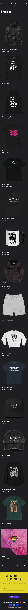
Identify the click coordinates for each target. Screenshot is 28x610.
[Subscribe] (23, 588)
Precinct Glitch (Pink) (7, 150)
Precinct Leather (6, 184)
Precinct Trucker (6, 421)
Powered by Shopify (18, 607)
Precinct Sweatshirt (7, 354)
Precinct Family (6, 83)
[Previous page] (2, 565)
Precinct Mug (5, 252)
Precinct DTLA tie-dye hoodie (9, 49)
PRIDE (3, 557)
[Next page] (15, 568)
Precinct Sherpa (6, 286)
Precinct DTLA (12, 607)
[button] (1, 4)
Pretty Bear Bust (6, 523)
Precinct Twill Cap (6, 455)
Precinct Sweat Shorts (7, 320)
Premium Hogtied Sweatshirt (9, 489)
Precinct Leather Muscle (8, 218)
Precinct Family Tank (7, 117)
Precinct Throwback (7, 387)
